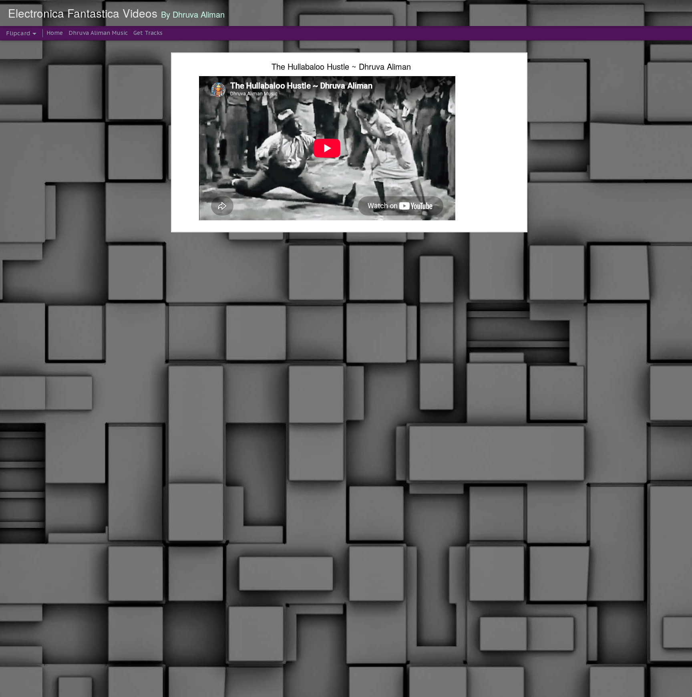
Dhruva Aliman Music (98, 32)
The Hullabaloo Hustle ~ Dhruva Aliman (341, 66)
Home (54, 32)
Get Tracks (148, 32)
